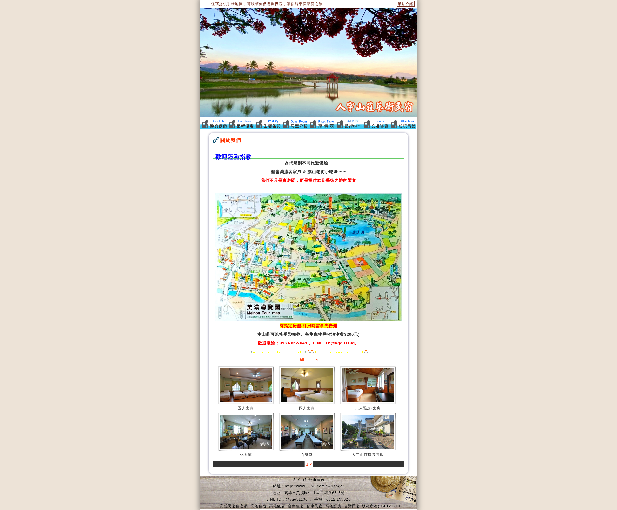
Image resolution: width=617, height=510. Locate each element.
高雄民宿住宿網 (234, 506)
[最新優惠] (240, 124)
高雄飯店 (277, 506)
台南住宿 (296, 506)
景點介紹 (406, 4)
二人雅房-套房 (368, 408)
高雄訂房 (333, 506)
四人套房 (307, 408)
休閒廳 (246, 455)
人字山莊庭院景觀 (368, 455)
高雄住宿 (259, 506)
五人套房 (246, 408)
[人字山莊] (267, 124)
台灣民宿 (352, 506)
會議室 (307, 455)
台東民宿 (314, 506)
